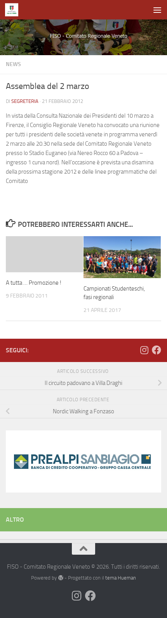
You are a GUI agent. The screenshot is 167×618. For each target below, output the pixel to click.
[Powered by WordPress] (60, 577)
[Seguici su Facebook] (156, 350)
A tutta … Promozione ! (33, 282)
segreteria (24, 101)
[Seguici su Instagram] (144, 350)
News (13, 64)
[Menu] (157, 9)
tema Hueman (120, 578)
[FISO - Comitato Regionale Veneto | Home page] (14, 9)
